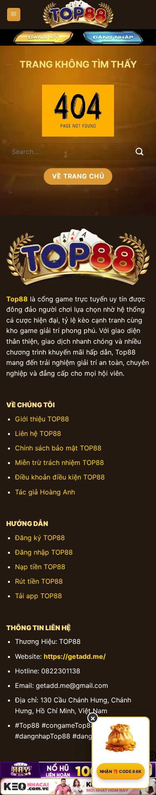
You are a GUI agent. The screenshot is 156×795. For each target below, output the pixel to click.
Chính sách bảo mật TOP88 (58, 448)
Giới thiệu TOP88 (42, 419)
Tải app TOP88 (38, 596)
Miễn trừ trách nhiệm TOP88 (59, 462)
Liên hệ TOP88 (38, 433)
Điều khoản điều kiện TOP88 (60, 477)
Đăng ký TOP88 (40, 537)
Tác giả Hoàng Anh (45, 492)
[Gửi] (139, 152)
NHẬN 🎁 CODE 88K (121, 771)
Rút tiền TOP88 (39, 581)
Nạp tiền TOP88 (40, 567)
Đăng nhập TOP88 (44, 552)
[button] (13, 15)
